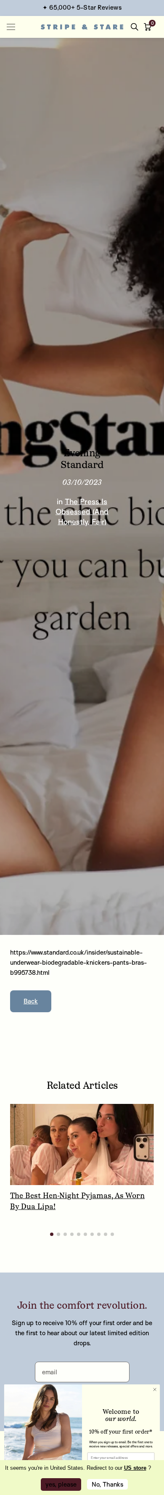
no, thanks (107, 1484)
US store (135, 1468)
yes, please (61, 1484)
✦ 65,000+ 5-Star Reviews (81, 7)
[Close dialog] (154, 1383)
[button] (149, 27)
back (31, 1001)
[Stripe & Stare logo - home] (82, 27)
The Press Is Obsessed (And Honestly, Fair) (82, 511)
